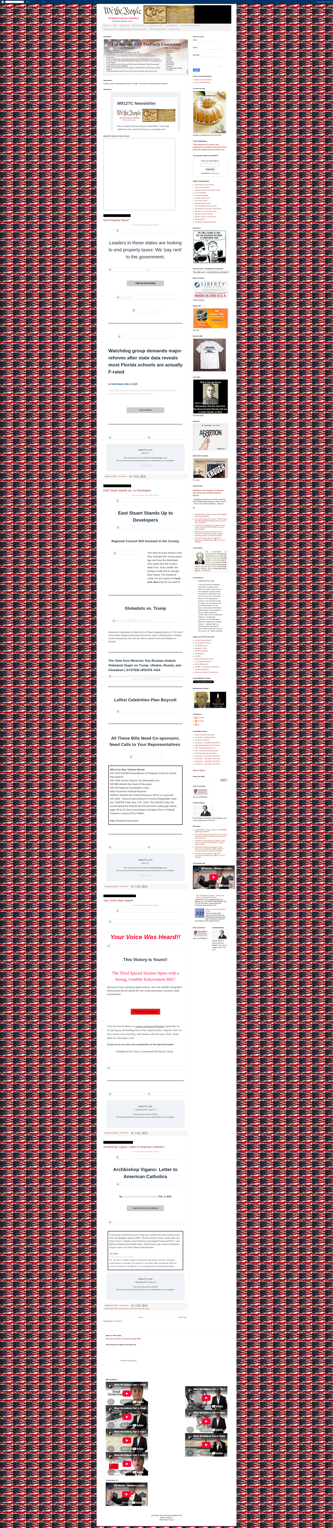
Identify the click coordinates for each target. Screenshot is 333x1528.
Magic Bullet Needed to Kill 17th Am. (207, 745)
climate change (123, 1308)
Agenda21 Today (201, 648)
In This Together (200, 193)
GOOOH (198, 656)
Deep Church (133, 1308)
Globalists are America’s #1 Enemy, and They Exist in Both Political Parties (208, 492)
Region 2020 (124, 25)
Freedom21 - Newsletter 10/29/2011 (207, 756)
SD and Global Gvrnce (158, 29)
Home (141, 1317)
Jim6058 (200, 721)
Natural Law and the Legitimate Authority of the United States (125, 29)
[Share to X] (139, 476)
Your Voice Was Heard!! (118, 900)
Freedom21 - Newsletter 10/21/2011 (207, 759)
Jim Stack (200, 718)
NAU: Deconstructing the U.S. (205, 748)
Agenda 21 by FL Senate (203, 214)
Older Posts (183, 1317)
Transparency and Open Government (208, 209)
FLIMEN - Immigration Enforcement (207, 667)
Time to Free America (202, 187)
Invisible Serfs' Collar (202, 198)
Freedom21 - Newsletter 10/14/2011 (207, 761)
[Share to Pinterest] (144, 476)
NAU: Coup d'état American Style (206, 751)
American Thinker (201, 201)
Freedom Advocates (202, 669)
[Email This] (134, 476)
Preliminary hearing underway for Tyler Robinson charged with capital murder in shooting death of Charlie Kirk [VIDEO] (209, 533)
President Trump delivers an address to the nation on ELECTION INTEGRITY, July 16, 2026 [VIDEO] (210, 527)
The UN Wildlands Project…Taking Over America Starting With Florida (210, 896)
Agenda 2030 (113, 1308)
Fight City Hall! (174, 29)
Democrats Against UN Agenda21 (207, 672)
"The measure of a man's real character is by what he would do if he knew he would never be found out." (210, 147)
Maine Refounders (201, 664)
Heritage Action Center (203, 203)
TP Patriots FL (200, 654)
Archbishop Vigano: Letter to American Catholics (133, 1147)
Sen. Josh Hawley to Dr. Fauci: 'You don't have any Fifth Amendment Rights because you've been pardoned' (211, 521)
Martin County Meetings (203, 80)
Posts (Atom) (117, 1321)
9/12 (115, 25)
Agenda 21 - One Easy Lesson (205, 211)
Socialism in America (202, 740)
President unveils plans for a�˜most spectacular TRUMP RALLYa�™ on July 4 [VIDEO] (210, 540)
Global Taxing (200, 219)
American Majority (201, 651)
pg (198, 724)
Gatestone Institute (201, 195)
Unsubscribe (145, 465)
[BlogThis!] (137, 476)
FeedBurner (215, 173)
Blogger (171, 1520)
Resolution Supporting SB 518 (205, 222)
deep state (141, 1308)
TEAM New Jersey (201, 646)
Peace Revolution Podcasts (204, 735)
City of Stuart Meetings (203, 82)
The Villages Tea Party (203, 643)
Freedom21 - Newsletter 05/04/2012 (207, 743)
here (157, 225)
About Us (107, 25)
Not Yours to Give (139, 25)
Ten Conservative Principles (191, 25)
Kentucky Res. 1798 (155, 25)
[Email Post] (130, 476)
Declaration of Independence (205, 737)
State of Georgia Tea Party (204, 659)
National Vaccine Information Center (207, 190)
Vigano (147, 1308)
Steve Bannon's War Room (204, 185)
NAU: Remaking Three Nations (206, 206)
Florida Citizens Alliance (203, 640)
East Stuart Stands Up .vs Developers (127, 490)
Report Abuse (199, 770)
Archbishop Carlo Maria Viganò (140, 1196)
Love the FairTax (171, 25)
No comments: (122, 476)
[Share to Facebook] (142, 476)
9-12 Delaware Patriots (203, 661)
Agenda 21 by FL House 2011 (205, 217)
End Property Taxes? (116, 220)
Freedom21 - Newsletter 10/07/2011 (207, 764)
